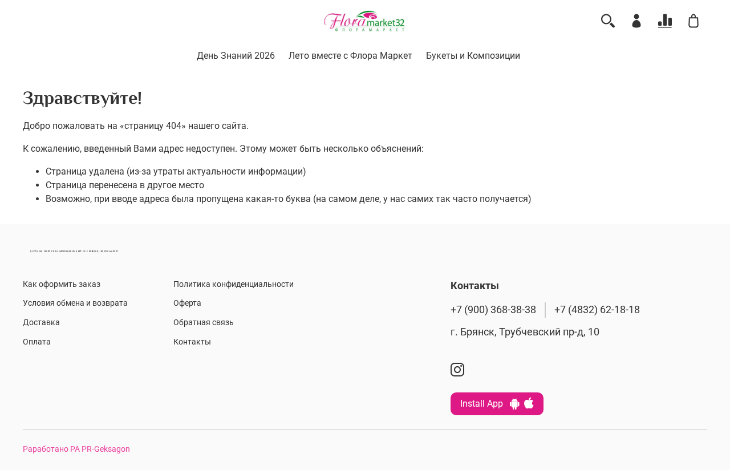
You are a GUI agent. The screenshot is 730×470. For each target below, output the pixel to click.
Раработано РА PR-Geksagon (76, 449)
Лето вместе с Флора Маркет (350, 55)
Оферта (187, 303)
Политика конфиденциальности (233, 284)
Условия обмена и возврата (75, 303)
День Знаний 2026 (236, 55)
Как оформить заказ (61, 284)
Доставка (41, 322)
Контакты (192, 342)
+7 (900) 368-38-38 (493, 309)
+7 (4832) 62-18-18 (597, 309)
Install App (485, 403)
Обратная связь (203, 322)
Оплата (37, 342)
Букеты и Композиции (473, 55)
